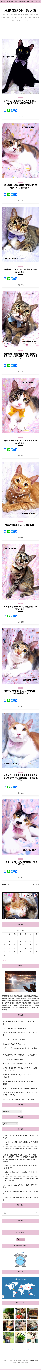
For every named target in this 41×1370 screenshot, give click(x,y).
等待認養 (20, 182)
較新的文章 (5, 884)
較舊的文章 (35, 884)
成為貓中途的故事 (12, 1)
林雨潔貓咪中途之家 (20, 11)
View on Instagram (20, 1348)
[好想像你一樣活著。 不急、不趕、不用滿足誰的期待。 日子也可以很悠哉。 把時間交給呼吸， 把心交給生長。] (20, 1337)
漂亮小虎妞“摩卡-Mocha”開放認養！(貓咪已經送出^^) (20, 608)
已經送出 (20, 97)
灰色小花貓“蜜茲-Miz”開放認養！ (14, 1059)
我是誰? (3, 1)
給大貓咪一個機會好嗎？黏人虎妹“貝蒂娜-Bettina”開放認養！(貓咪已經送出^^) (21, 356)
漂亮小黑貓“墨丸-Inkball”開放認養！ (14, 1044)
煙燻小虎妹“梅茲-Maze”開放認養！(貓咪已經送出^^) (20, 1055)
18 (9, 948)
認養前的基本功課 (24, 1)
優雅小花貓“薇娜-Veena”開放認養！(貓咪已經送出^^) (20, 441)
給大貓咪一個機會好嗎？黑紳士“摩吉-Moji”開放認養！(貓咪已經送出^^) (20, 102)
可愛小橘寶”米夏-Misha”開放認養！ (20, 525)
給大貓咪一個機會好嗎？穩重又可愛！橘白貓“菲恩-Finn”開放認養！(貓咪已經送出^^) (20, 777)
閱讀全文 (20, 116)
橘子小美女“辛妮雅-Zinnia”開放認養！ (15, 1028)
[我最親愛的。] (20, 1325)
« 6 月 (4, 960)
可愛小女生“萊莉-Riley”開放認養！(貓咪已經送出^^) (20, 270)
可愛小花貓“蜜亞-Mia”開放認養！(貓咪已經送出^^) (21, 863)
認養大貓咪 (34, 1)
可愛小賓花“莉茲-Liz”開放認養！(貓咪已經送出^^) (19, 1064)
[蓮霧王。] (20, 1313)
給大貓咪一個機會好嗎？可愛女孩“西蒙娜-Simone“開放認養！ (20, 186)
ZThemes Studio (34, 1360)
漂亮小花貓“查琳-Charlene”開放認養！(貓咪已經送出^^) (20, 692)
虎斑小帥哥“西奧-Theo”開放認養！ (14, 1039)
